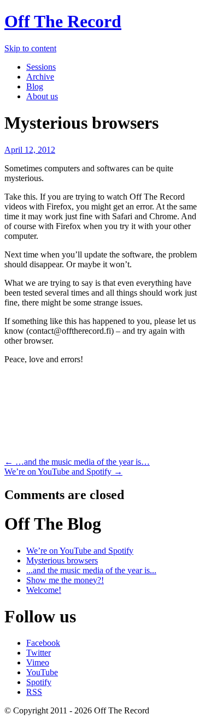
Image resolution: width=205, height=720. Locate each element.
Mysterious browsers (62, 560)
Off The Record (62, 21)
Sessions (41, 66)
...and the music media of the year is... (91, 570)
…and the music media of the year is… (77, 461)
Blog (34, 86)
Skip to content (30, 48)
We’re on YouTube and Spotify (63, 471)
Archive (40, 76)
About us (42, 96)
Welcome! (43, 590)
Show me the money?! (65, 580)
